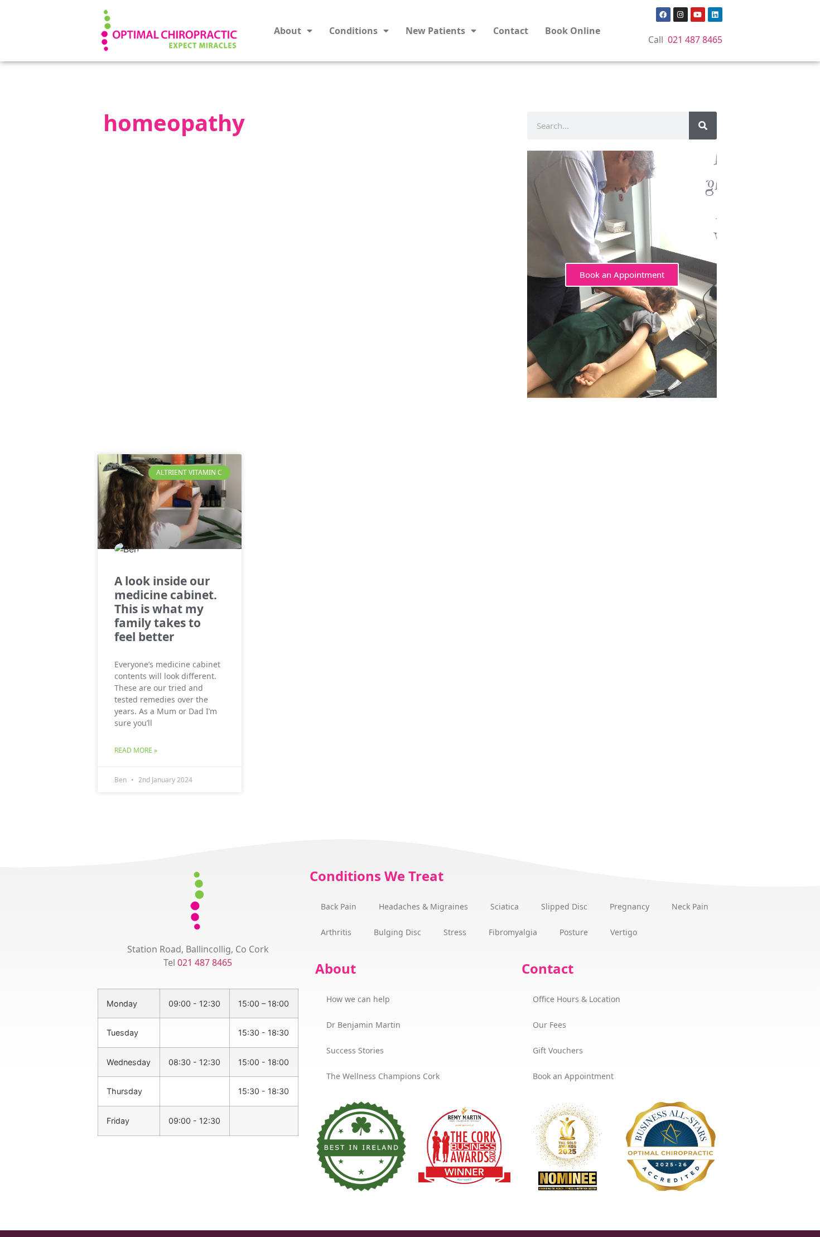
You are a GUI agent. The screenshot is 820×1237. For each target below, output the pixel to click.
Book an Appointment (622, 274)
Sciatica (504, 906)
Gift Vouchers (558, 1050)
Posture (573, 932)
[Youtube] (698, 14)
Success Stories (355, 1050)
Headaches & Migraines (423, 906)
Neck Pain (690, 906)
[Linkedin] (715, 14)
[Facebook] (663, 14)
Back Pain (338, 906)
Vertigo (623, 932)
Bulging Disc (397, 932)
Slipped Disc (564, 906)
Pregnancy (629, 906)
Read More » (135, 750)
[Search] (703, 125)
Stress (454, 932)
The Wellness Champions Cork (383, 1076)
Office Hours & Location (576, 999)
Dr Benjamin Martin (363, 1024)
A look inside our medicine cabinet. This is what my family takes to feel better (165, 609)
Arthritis (336, 932)
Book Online (572, 31)
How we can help (358, 999)
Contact (510, 31)
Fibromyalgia (513, 932)
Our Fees (549, 1024)
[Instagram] (680, 14)
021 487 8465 (695, 39)
